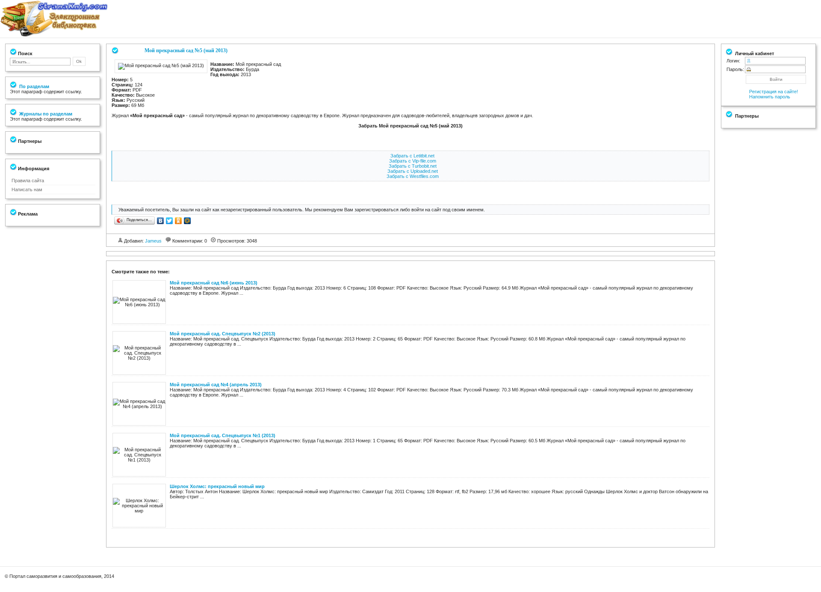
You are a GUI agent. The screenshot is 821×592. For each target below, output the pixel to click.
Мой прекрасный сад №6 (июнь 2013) (213, 282)
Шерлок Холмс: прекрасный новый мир (217, 486)
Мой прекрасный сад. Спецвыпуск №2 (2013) (222, 333)
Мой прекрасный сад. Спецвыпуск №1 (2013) (222, 435)
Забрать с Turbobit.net (413, 166)
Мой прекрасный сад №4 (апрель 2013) (216, 384)
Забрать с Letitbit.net (412, 155)
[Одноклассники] (178, 220)
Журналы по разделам (45, 113)
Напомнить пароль (769, 96)
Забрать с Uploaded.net (412, 171)
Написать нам (27, 189)
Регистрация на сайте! (773, 91)
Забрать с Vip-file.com (412, 160)
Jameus (153, 240)
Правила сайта (28, 180)
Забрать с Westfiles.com (413, 176)
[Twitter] (169, 220)
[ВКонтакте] (160, 220)
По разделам (33, 86)
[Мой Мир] (187, 220)
